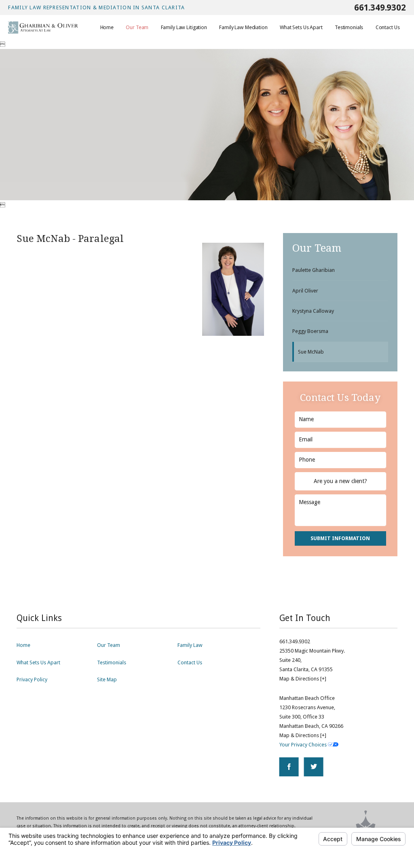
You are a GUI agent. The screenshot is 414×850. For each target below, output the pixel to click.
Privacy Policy (32, 679)
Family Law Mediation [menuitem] (243, 27)
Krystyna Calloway (313, 311)
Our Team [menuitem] (137, 27)
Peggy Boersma (310, 331)
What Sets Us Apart (38, 662)
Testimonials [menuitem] (349, 27)
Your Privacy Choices (303, 745)
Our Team (108, 645)
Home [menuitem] (107, 27)
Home (23, 645)
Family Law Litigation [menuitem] (184, 27)
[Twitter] (313, 767)
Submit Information (340, 538)
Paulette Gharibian (313, 270)
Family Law (190, 645)
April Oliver (305, 291)
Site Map (107, 679)
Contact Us (189, 662)
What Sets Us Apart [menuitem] (301, 27)
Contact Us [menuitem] (388, 27)
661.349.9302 (380, 7)
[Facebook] (289, 767)
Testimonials (111, 662)
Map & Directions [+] (302, 679)
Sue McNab (311, 352)
